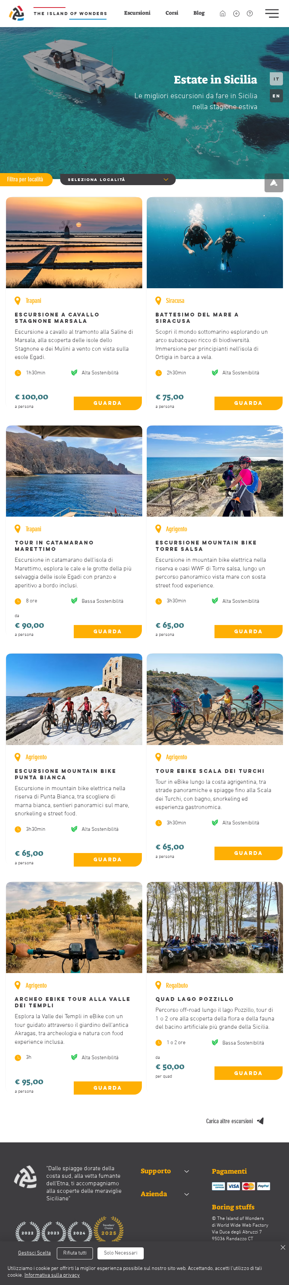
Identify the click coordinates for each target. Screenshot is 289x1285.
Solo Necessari (120, 1253)
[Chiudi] (282, 1248)
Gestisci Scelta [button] (34, 1253)
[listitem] (74, 303)
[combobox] (118, 179)
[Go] (274, 182)
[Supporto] (187, 1171)
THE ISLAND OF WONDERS (70, 13)
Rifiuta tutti (75, 1253)
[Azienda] (187, 1194)
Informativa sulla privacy (52, 1275)
